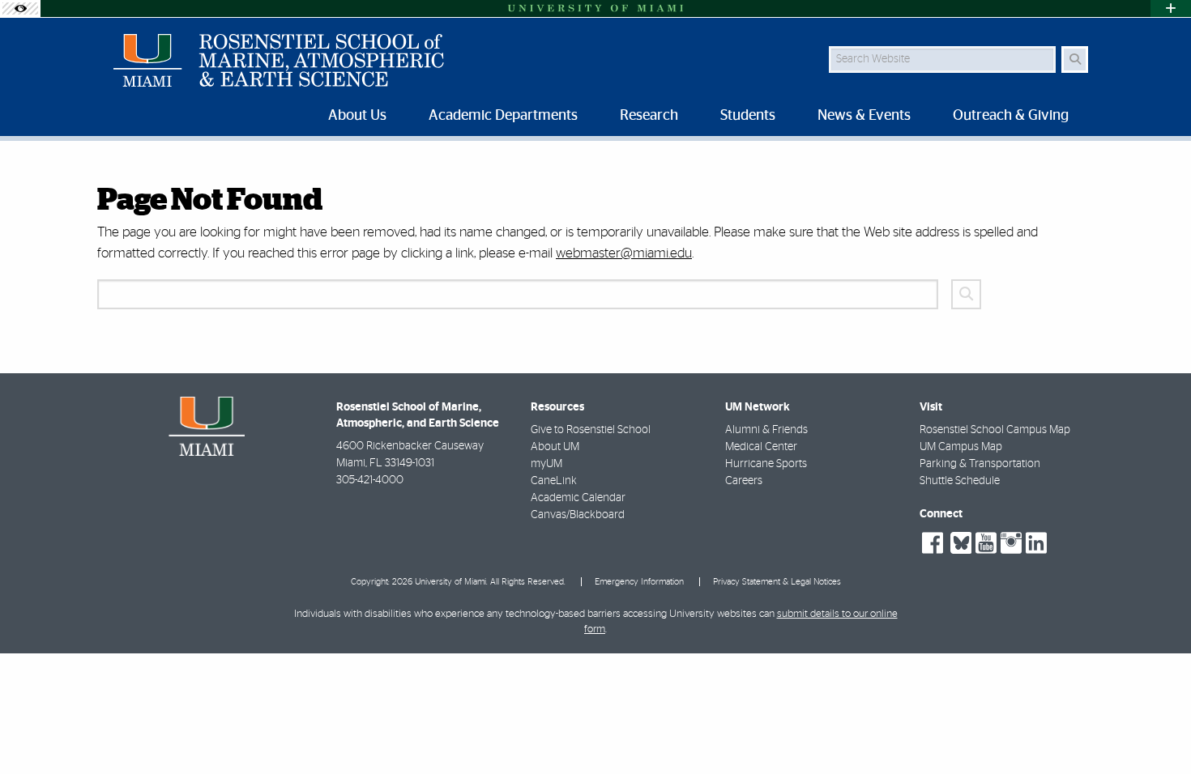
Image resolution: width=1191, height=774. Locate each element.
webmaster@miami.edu (624, 253)
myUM (546, 464)
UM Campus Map (961, 447)
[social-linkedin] (1036, 543)
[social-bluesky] (958, 541)
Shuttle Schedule (960, 481)
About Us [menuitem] (357, 115)
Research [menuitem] (649, 115)
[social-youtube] (986, 543)
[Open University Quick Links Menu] (1170, 8)
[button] (1155, 729)
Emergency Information (639, 581)
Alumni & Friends (766, 430)
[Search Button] (1074, 59)
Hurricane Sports (766, 464)
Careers (743, 481)
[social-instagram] (1011, 543)
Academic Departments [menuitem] (503, 115)
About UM (555, 447)
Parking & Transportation (980, 464)
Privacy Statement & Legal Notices (777, 581)
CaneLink (554, 481)
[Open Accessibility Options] (20, 8)
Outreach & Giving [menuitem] (1011, 115)
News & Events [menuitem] (864, 115)
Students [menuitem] (747, 115)
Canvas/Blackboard (578, 515)
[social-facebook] (932, 543)
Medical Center (761, 447)
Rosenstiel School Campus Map (995, 430)
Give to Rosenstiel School (591, 430)
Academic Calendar (578, 498)
